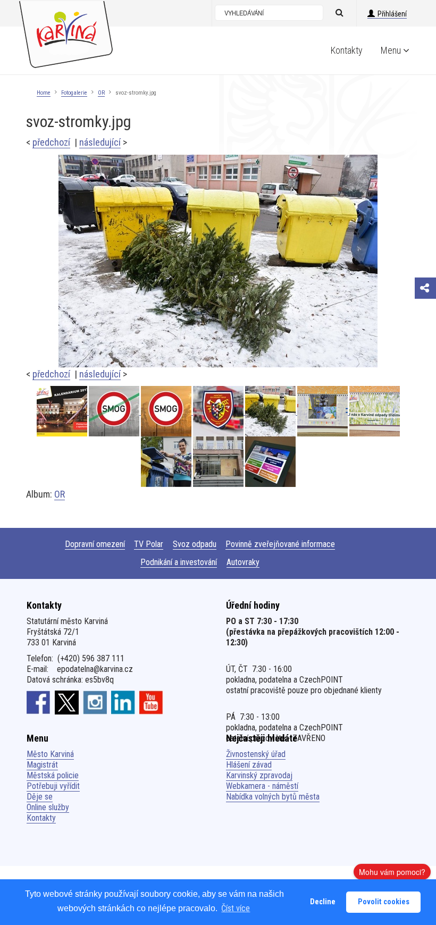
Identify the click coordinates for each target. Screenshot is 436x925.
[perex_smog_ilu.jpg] (167, 411)
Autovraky (243, 562)
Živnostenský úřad (256, 754)
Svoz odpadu (194, 544)
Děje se (40, 797)
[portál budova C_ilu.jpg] (219, 461)
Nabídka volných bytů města (273, 797)
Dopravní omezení (95, 544)
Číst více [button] (235, 908)
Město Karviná (50, 754)
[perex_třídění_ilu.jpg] (167, 461)
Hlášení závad (249, 765)
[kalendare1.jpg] (374, 411)
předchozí (51, 142)
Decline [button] (323, 901)
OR (101, 92)
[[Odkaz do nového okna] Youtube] (151, 702)
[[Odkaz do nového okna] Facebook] (39, 702)
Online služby (48, 807)
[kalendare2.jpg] (323, 411)
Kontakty (347, 50)
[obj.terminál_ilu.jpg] (270, 461)
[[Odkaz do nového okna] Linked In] (123, 702)
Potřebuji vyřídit (53, 786)
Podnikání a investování (178, 562)
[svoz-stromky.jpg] (218, 260)
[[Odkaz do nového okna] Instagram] (95, 702)
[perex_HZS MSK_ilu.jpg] (219, 411)
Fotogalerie (74, 92)
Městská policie (53, 775)
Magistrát (42, 765)
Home (44, 92)
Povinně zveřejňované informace (280, 544)
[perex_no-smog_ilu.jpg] (115, 411)
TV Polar (148, 544)
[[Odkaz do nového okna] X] (67, 702)
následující (100, 142)
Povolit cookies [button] (383, 901)
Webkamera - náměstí (262, 786)
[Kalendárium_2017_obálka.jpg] (63, 411)
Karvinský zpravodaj (259, 775)
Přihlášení (392, 14)
